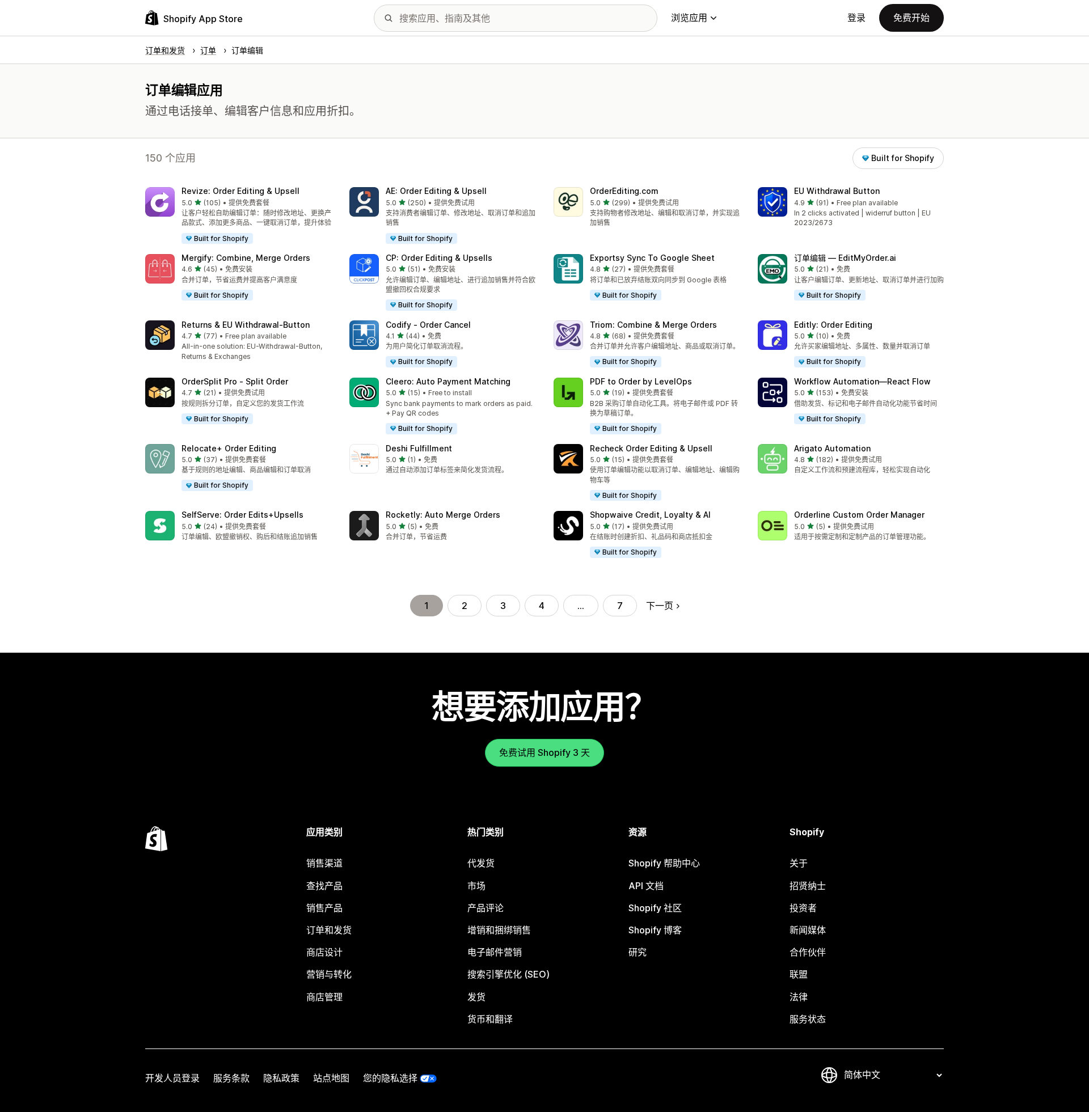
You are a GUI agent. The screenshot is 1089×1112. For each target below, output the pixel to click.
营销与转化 (329, 974)
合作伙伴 (808, 952)
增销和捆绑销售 (499, 930)
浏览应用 (689, 17)
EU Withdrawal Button (837, 191)
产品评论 (485, 908)
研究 (637, 952)
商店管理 (324, 997)
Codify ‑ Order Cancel (428, 324)
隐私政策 (281, 1078)
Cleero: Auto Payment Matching (448, 381)
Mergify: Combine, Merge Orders (246, 258)
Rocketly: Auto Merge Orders (443, 514)
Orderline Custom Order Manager (859, 514)
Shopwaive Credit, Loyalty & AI (650, 514)
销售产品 (324, 908)
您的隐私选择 (390, 1078)
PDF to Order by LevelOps (641, 381)
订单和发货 (329, 930)
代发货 (481, 863)
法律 (799, 997)
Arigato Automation (832, 448)
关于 (799, 863)
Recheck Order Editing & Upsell (651, 448)
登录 (856, 17)
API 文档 (646, 885)
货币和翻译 (490, 1019)
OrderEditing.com (624, 191)
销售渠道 (324, 863)
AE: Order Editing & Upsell (436, 191)
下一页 (659, 605)
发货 (476, 997)
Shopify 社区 (655, 908)
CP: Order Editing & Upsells (439, 258)
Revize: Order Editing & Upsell (240, 191)
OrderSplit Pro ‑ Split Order (235, 381)
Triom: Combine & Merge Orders (653, 324)
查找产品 (324, 885)
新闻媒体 (808, 930)
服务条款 (231, 1078)
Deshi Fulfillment (419, 448)
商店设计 (324, 952)
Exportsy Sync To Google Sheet (652, 258)
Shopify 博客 (655, 930)
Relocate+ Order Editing (229, 448)
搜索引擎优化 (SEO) (508, 974)
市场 (476, 885)
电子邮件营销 (494, 952)
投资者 (803, 908)
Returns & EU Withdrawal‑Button (246, 324)
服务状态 (808, 1019)
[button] (238, 216)
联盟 (799, 974)
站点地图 (331, 1078)
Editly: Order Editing (833, 324)
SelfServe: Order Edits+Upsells (242, 514)
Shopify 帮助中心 (664, 863)
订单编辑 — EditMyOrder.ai (845, 258)
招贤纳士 (808, 885)
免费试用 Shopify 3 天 (544, 752)
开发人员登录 (172, 1078)
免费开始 (911, 17)
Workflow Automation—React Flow (862, 381)
